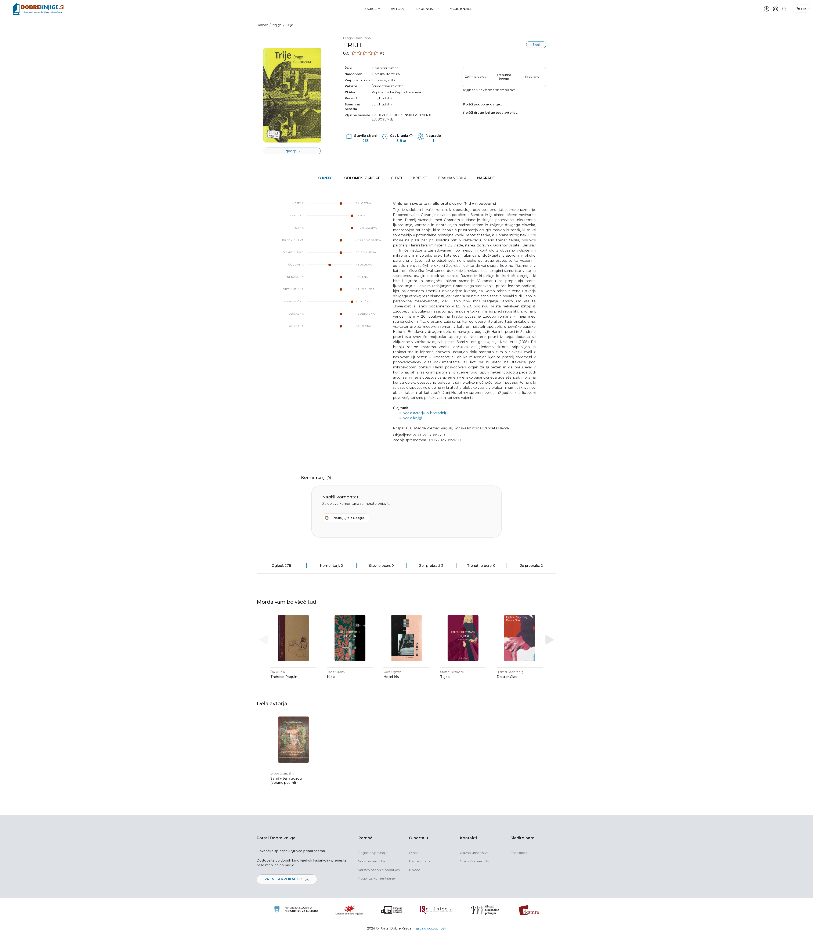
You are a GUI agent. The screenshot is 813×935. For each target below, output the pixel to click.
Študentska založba (387, 86)
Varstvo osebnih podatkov (379, 870)
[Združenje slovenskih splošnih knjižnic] (436, 910)
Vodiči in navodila (371, 861)
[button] (549, 640)
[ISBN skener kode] (775, 8)
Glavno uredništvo (474, 853)
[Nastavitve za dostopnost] (766, 9)
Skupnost (425, 9)
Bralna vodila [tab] (452, 178)
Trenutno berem (503, 77)
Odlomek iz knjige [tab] (362, 178)
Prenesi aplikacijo (283, 879)
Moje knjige (460, 9)
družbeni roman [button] (385, 68)
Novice (414, 870)
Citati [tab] (396, 178)
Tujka (445, 677)
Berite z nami (419, 861)
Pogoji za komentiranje (376, 878)
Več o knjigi (412, 418)
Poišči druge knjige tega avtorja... (490, 113)
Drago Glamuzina (357, 38)
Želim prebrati (476, 77)
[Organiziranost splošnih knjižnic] (349, 910)
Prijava (801, 8)
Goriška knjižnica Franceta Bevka (481, 428)
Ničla (331, 677)
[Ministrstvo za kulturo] (296, 909)
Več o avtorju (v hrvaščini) (424, 413)
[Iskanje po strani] (784, 8)
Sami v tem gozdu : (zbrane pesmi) (286, 780)
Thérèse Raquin (283, 677)
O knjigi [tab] (325, 178)
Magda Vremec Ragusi (433, 428)
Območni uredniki (474, 861)
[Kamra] (529, 910)
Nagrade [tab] (486, 178)
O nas (413, 853)
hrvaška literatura (386, 74)
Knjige (370, 9)
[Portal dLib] (391, 910)
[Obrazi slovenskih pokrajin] (485, 910)
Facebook (519, 853)
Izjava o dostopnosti (430, 928)
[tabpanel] (406, 324)
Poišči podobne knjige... (482, 104)
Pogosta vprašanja (372, 853)
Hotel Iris (391, 677)
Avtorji (398, 9)
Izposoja (290, 151)
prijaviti (383, 504)
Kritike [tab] (420, 178)
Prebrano (532, 77)
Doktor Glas (507, 677)
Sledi (536, 45)
